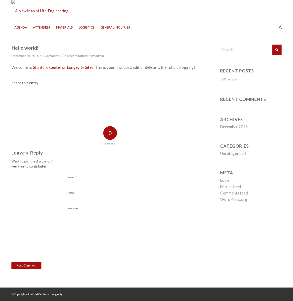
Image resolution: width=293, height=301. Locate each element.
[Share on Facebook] (23, 96)
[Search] (279, 27)
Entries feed (230, 186)
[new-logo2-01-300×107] (44, 11)
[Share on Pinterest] (69, 96)
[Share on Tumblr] (116, 96)
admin (99, 56)
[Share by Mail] (185, 96)
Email (71, 192)
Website (73, 208)
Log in (225, 180)
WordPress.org (233, 199)
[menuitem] (20, 27)
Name (72, 177)
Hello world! (228, 79)
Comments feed (234, 193)
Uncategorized (77, 56)
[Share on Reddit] (162, 96)
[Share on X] (46, 96)
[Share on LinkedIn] (92, 96)
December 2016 (234, 126)
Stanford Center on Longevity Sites (63, 67)
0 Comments (51, 56)
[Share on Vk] (139, 96)
